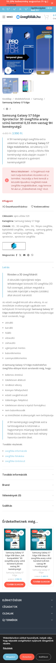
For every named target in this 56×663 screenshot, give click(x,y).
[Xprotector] (14, 246)
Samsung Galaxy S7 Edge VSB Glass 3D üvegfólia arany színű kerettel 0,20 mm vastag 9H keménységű (41, 559)
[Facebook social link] (16, 255)
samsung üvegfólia (22, 233)
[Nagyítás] (8, 70)
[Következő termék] (10, 108)
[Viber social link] (32, 255)
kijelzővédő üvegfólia (12, 229)
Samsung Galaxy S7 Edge (16, 102)
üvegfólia (38, 233)
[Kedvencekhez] (21, 533)
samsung (29, 229)
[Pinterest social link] (28, 255)
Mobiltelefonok (22, 98)
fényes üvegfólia (44, 226)
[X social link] (20, 255)
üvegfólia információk (16, 450)
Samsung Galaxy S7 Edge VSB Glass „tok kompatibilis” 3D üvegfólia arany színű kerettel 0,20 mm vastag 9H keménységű (15, 561)
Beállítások (43, 657)
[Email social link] (24, 255)
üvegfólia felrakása (14, 456)
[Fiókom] (20, 9)
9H (32, 226)
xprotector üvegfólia (25, 236)
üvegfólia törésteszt (15, 461)
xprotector (7, 236)
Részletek (8, 648)
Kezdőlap (7, 98)
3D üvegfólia (22, 226)
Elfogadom (10, 657)
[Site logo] (28, 16)
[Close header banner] (52, 3)
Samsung (38, 98)
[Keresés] (3, 9)
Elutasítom (27, 657)
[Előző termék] (3, 108)
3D (13, 226)
